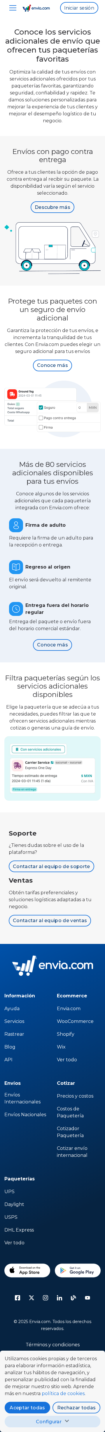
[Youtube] (87, 1298)
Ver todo (67, 1059)
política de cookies (63, 1393)
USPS (11, 1217)
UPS (9, 1191)
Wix (61, 1047)
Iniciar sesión (79, 8)
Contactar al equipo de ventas (50, 920)
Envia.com (68, 1008)
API (8, 1059)
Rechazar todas (76, 1408)
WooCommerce (75, 1021)
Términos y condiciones (53, 1344)
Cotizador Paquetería (70, 1132)
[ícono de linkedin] (59, 1298)
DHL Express (19, 1230)
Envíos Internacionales (22, 1098)
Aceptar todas (27, 1408)
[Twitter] (31, 1298)
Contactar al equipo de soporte (51, 866)
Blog (9, 1047)
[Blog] (73, 1298)
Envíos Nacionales (25, 1114)
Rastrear (14, 1034)
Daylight (14, 1204)
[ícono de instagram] (45, 1298)
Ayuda (12, 1008)
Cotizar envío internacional (72, 1152)
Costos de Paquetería (70, 1112)
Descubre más (52, 207)
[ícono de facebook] (17, 1298)
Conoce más (52, 365)
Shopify (65, 1034)
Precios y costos (75, 1096)
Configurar (49, 1421)
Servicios (14, 1021)
